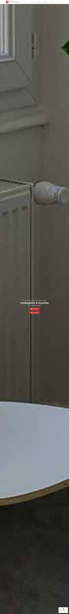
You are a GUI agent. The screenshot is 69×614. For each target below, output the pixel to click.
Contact (56, 2)
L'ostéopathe (38, 2)
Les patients (45, 2)
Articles (61, 2)
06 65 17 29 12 (35, 309)
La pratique (31, 2)
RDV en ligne (35, 312)
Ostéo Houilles (14, 2)
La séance (51, 2)
